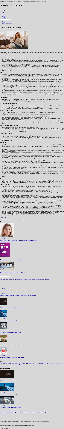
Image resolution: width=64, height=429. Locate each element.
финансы (19, 366)
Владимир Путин (42, 363)
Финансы (3, 17)
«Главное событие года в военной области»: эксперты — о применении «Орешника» (17, 284)
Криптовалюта (23, 365)
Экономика (3, 16)
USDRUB (16, 363)
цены (22, 366)
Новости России (39, 364)
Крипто (3, 15)
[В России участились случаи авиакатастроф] (3, 316)
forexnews (10, 363)
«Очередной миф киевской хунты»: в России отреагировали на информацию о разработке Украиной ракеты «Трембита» (25, 279)
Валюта (33, 363)
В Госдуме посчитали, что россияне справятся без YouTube (12, 357)
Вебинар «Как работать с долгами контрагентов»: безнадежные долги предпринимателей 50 (19, 240)
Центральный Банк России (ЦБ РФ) (4, 366)
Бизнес (3, 12)
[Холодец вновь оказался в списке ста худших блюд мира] (3, 341)
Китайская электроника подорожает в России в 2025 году (11, 307)
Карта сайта (4, 18)
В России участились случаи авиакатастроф (9, 320)
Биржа (3, 13)
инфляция (16, 366)
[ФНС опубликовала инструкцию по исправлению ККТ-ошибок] (7, 269)
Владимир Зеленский (36, 363)
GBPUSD (13, 363)
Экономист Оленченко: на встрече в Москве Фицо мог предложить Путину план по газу (18, 295)
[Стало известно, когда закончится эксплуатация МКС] (3, 329)
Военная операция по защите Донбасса (53, 363)
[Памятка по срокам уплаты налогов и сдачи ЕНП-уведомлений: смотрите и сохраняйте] (5, 256)
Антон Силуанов (20, 363)
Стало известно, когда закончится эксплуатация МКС (11, 332)
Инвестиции (4, 14)
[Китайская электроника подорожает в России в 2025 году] (3, 304)
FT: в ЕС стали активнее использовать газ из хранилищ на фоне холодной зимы (16, 290)
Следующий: (13, 219)
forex (6, 363)
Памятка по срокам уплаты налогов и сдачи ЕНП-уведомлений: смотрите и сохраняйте (18, 259)
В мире (47, 363)
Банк (23, 363)
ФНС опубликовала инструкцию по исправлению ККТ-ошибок (13, 272)
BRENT (1, 363)
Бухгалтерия (4, 24)
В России (28, 363)
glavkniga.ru (5, 217)
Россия (51, 365)
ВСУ (31, 363)
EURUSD (3, 363)
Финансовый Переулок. (11, 5)
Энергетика (13, 366)
